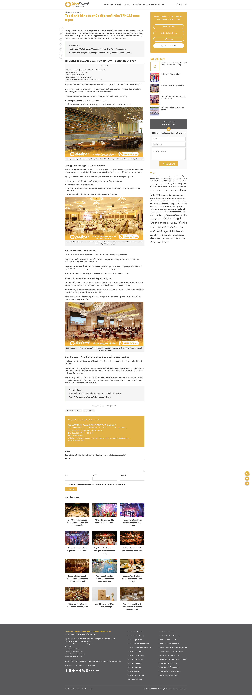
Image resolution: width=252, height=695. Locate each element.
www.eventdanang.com (100, 438)
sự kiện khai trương (179, 201)
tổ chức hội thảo (170, 223)
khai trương (180, 195)
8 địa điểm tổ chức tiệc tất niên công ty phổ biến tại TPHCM (95, 393)
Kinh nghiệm (152, 4)
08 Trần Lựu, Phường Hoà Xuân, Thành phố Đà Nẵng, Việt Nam (93, 638)
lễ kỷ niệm (166, 198)
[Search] (186, 4)
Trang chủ (108, 4)
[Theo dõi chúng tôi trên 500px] (97, 670)
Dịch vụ (127, 4)
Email (94, 475)
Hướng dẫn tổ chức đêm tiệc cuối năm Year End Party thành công (97, 48)
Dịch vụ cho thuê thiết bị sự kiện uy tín (169, 186)
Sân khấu (166, 201)
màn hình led (153, 201)
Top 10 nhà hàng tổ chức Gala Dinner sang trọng (90, 396)
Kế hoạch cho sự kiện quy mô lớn (172, 85)
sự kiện (171, 201)
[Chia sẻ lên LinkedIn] (61, 49)
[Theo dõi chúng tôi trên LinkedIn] (87, 670)
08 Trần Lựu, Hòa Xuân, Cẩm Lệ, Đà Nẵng (88, 430)
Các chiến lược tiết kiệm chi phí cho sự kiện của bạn (173, 97)
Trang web (123, 475)
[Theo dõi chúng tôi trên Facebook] (177, 4)
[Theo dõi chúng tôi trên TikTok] (73, 670)
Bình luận (68, 458)
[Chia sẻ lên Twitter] (61, 34)
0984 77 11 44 (81, 433)
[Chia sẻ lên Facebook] (61, 29)
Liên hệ (161, 4)
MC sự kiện (183, 198)
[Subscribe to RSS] (83, 670)
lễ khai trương (159, 198)
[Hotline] (247, 474)
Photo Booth (161, 201)
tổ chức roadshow (173, 235)
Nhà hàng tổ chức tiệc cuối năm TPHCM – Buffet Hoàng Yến (86, 70)
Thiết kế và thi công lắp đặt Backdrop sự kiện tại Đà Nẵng (164, 209)
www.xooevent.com (83, 438)
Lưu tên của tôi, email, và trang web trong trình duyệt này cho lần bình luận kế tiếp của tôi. (96, 484)
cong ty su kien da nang (86, 665)
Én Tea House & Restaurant (75, 74)
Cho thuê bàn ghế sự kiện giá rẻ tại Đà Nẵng (173, 176)
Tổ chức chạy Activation (164, 214)
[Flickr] (94, 670)
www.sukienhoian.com (76, 440)
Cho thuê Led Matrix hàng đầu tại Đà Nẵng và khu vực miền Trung (174, 64)
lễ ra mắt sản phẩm (175, 198)
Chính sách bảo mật (72, 689)
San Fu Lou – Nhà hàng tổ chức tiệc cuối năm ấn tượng (84, 79)
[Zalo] (247, 483)
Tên (66, 475)
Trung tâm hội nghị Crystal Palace (77, 72)
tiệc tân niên (157, 212)
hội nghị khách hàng (168, 194)
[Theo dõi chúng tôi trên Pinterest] (80, 670)
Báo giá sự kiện (139, 4)
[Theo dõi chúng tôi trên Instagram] (70, 670)
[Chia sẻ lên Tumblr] (61, 54)
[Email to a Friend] (61, 39)
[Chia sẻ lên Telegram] (61, 58)
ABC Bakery (153, 176)
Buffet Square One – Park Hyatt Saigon (79, 77)
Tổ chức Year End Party (72, 12)
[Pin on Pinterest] (61, 44)
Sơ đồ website (87, 689)
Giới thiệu (118, 4)
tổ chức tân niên (179, 238)
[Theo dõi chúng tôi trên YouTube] (180, 4)
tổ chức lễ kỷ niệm (166, 229)
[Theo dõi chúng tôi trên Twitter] (77, 670)
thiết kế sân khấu (179, 204)
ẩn (107, 66)
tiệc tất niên (165, 211)
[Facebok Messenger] (247, 479)
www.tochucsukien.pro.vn (119, 438)
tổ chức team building (166, 238)
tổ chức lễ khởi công (172, 227)
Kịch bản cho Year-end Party (171, 74)
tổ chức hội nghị (180, 215)
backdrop (159, 176)
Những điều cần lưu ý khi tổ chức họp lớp (172, 108)
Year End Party (89, 411)
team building (168, 203)
